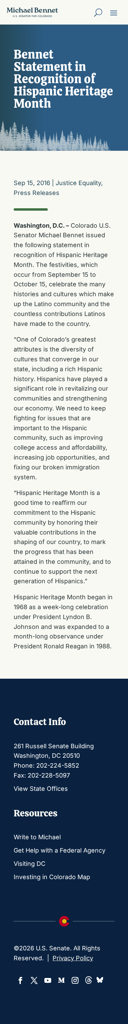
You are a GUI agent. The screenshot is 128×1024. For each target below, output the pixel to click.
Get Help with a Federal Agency (59, 850)
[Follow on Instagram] (75, 980)
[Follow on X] (34, 980)
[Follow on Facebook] (20, 980)
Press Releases (36, 192)
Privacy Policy (73, 958)
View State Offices (41, 788)
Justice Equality (78, 182)
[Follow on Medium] (61, 980)
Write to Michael (37, 837)
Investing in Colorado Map (52, 876)
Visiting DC (29, 863)
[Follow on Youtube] (48, 980)
